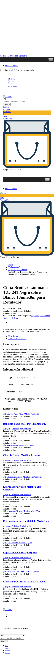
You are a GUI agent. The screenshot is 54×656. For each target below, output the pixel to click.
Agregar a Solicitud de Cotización (17, 429)
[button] (17, 311)
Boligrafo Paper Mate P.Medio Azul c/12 (24, 423)
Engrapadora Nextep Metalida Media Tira (26, 521)
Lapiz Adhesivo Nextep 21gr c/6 (20, 552)
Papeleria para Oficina (17, 269)
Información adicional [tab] (17, 338)
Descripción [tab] (13, 336)
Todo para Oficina (15, 267)
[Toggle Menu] (50, 59)
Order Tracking (11, 65)
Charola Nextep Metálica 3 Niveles (21, 455)
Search (7, 104)
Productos (11, 81)
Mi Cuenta (11, 79)
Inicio (10, 265)
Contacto (11, 83)
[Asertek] (7, 96)
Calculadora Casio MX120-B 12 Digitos (24, 581)
